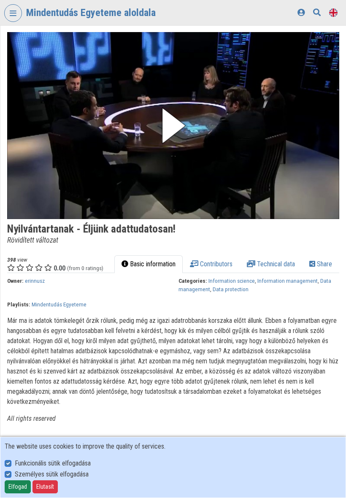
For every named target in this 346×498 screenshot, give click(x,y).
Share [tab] (323, 264)
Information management (287, 280)
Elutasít (45, 486)
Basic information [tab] (152, 264)
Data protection (231, 289)
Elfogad (17, 486)
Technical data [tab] (275, 264)
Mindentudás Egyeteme (59, 304)
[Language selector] (333, 12)
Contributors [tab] (215, 264)
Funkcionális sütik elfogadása (53, 463)
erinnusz (35, 280)
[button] (173, 125)
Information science (231, 280)
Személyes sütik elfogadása (52, 474)
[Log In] (301, 12)
